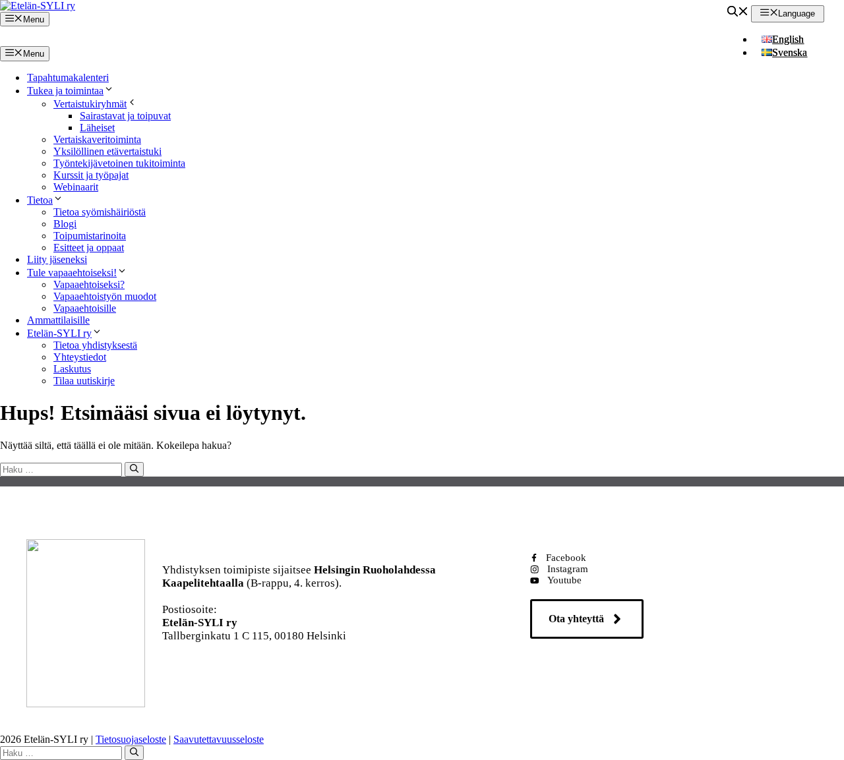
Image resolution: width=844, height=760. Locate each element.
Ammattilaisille (58, 320)
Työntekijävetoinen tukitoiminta (119, 163)
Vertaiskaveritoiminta (97, 139)
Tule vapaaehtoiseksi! (72, 272)
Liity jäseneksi (57, 259)
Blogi (64, 223)
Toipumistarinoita (89, 235)
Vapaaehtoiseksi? (89, 284)
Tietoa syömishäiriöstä (99, 212)
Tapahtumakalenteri (68, 77)
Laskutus (72, 368)
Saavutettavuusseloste (218, 739)
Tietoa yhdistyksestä (95, 345)
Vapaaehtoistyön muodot (104, 296)
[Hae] (134, 469)
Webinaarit (75, 186)
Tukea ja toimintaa (65, 90)
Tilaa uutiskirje (84, 380)
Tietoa (40, 200)
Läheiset (97, 127)
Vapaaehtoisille (84, 308)
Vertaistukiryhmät (90, 103)
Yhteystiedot (79, 357)
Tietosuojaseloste (131, 739)
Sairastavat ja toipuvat (125, 115)
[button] (737, 12)
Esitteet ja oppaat (88, 247)
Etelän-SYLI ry (59, 333)
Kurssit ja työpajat (91, 175)
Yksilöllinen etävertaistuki (107, 151)
